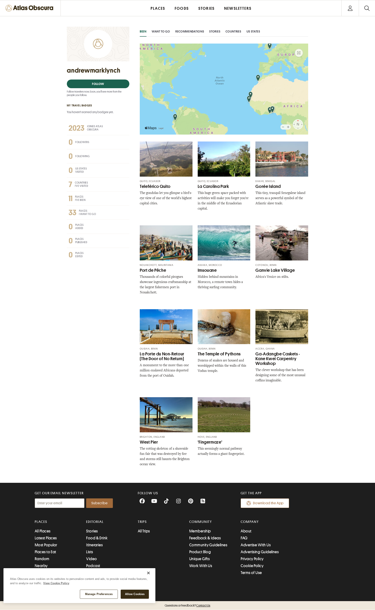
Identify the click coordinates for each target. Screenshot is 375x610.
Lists (89, 552)
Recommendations (189, 31)
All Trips (144, 531)
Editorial (95, 522)
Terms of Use (251, 572)
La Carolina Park (213, 186)
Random (42, 559)
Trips (142, 522)
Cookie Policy (252, 566)
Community (200, 522)
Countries (233, 31)
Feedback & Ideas (205, 538)
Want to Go (161, 31)
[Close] (148, 573)
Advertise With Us (256, 545)
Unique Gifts (199, 559)
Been (143, 31)
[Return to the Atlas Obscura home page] (30, 8)
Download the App (268, 503)
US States (253, 31)
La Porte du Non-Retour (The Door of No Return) (162, 356)
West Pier (149, 442)
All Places (43, 531)
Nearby (41, 566)
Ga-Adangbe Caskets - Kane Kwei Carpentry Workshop (277, 359)
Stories (214, 31)
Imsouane (207, 270)
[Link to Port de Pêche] (166, 242)
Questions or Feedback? (187, 605)
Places (41, 522)
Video (91, 559)
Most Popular (46, 545)
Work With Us (200, 566)
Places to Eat (45, 552)
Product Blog (200, 552)
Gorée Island (268, 186)
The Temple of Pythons (219, 354)
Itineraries (94, 545)
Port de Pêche (153, 270)
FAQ (244, 538)
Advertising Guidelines (260, 552)
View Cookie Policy (56, 583)
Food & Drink (96, 538)
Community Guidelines (208, 545)
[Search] (367, 8)
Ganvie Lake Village (275, 270)
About (246, 531)
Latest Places (46, 538)
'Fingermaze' (210, 442)
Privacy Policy (252, 559)
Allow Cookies (135, 594)
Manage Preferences (99, 594)
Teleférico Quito (155, 186)
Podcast (93, 566)
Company (250, 522)
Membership (200, 531)
